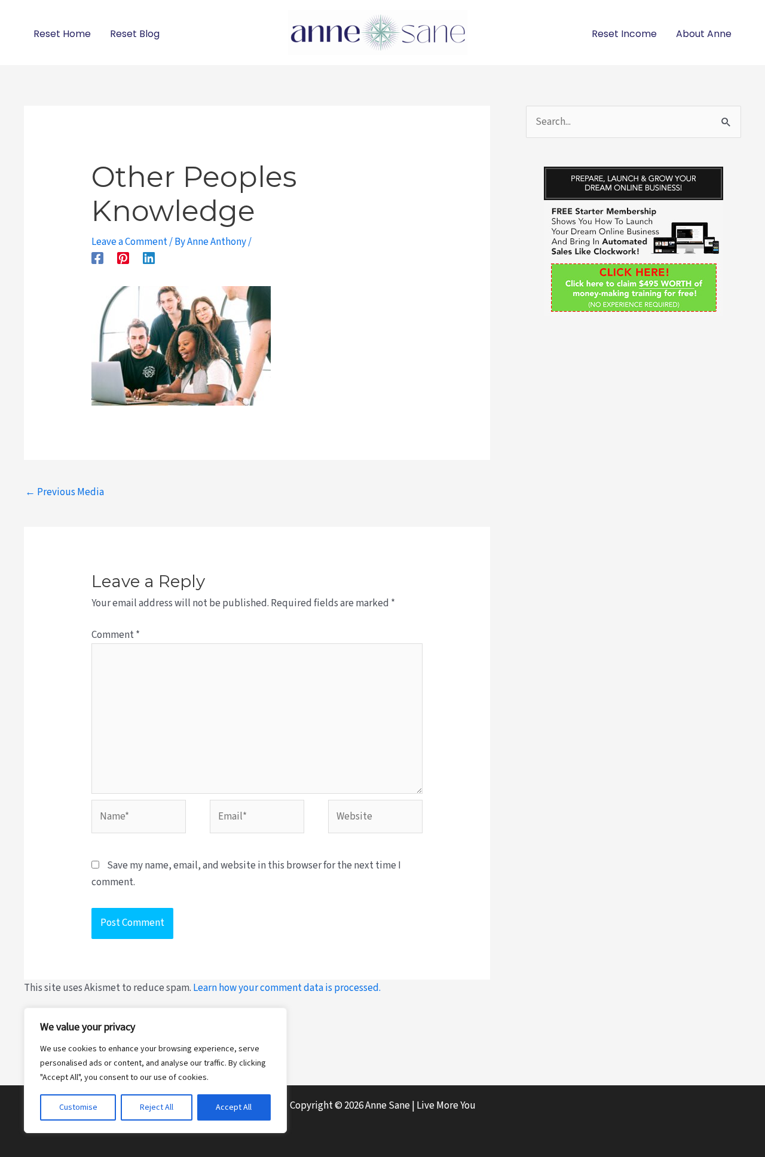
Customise (78, 1107)
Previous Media (64, 492)
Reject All (156, 1107)
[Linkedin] (149, 257)
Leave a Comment (129, 242)
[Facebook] (97, 257)
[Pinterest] (123, 257)
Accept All (234, 1107)
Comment (115, 635)
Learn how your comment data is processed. (287, 988)
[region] (155, 1070)
